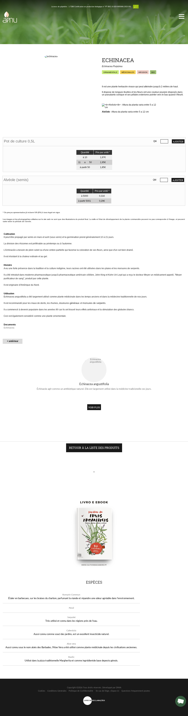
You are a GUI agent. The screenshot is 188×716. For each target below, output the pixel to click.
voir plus (94, 407)
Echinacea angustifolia (94, 384)
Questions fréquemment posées (135, 691)
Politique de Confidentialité (81, 691)
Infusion (142, 72)
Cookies (41, 691)
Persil (71, 608)
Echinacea (9, 327)
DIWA (118, 688)
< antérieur (12, 341)
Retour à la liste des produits (94, 448)
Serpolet (71, 617)
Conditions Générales (56, 691)
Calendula (71, 630)
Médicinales (128, 72)
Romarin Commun (71, 595)
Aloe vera (71, 644)
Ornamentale (110, 72)
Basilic (71, 657)
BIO (153, 72)
